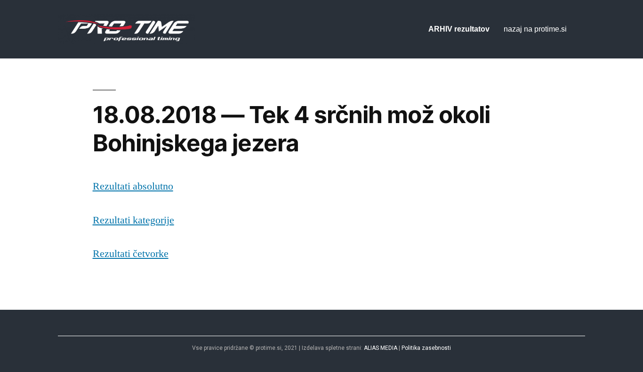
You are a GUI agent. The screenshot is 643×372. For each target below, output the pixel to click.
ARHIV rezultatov (459, 29)
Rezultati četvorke (131, 253)
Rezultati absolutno (133, 186)
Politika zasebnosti (426, 348)
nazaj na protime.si (535, 29)
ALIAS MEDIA (380, 348)
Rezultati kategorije (133, 220)
